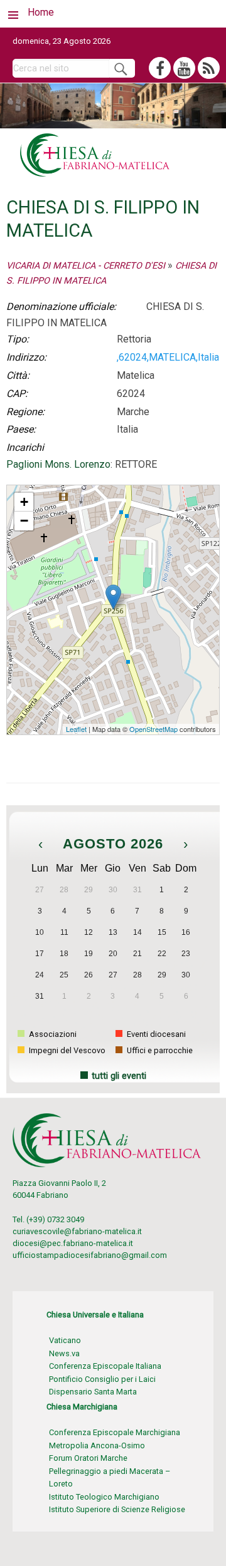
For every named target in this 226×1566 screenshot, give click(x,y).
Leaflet (76, 729)
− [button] (24, 520)
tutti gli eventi (119, 1076)
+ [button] (24, 502)
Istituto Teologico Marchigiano (104, 1497)
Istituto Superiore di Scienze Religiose (117, 1509)
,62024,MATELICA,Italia (168, 357)
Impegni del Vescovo (66, 1050)
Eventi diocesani (155, 1034)
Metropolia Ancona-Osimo (97, 1445)
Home (41, 12)
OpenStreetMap (153, 729)
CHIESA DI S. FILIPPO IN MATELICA (69, 490)
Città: (18, 375)
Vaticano (65, 1340)
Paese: (21, 429)
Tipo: (17, 339)
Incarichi (25, 447)
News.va (64, 1353)
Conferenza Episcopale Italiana (105, 1366)
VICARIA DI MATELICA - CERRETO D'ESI (85, 265)
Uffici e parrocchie (159, 1050)
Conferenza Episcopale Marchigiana (114, 1432)
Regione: (25, 412)
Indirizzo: (26, 357)
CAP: (17, 393)
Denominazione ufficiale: (61, 306)
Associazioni (52, 1034)
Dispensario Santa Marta (93, 1391)
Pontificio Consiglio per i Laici (102, 1379)
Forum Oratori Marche (88, 1458)
